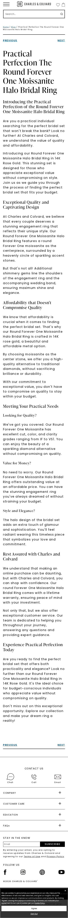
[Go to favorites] (58, 5)
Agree (34, 908)
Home (6, 27)
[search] (62, 14)
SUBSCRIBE (52, 844)
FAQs (6, 825)
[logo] (34, 4)
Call (33, 782)
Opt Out (34, 913)
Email (57, 782)
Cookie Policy (39, 903)
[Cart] (62, 5)
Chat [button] (10, 782)
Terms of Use (32, 856)
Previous (10, 40)
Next (61, 40)
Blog (13, 27)
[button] (6, 4)
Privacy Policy (55, 856)
